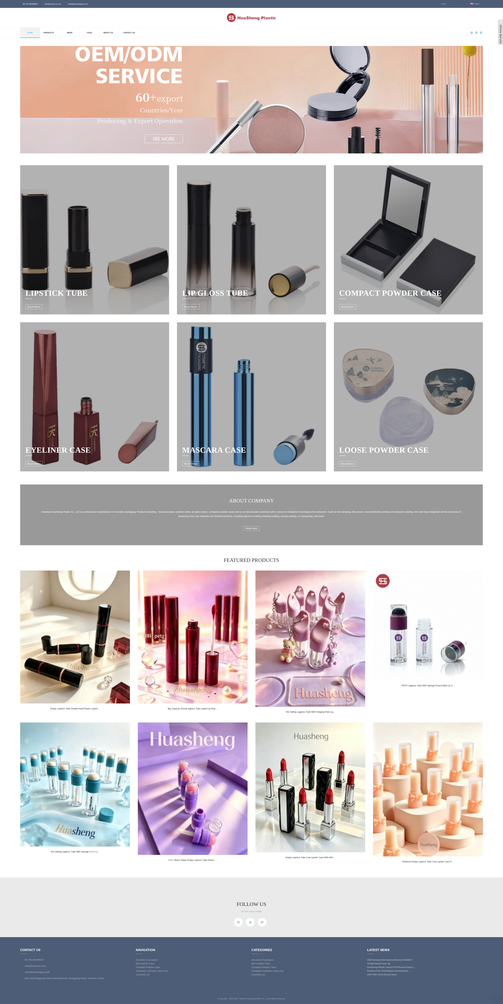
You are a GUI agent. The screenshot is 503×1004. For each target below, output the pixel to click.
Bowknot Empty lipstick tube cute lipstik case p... (428, 861)
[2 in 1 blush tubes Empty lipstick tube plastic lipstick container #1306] (193, 788)
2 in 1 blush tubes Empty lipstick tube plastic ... (192, 860)
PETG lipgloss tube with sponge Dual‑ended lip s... (428, 685)
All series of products (147, 960)
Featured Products (251, 560)
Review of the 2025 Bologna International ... (388, 971)
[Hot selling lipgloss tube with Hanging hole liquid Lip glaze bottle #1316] (310, 639)
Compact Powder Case (148, 967)
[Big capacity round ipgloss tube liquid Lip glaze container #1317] (193, 637)
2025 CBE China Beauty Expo (382, 974)
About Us (108, 33)
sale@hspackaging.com (78, 4)
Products (49, 33)
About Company (251, 501)
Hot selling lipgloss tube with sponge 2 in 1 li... (75, 851)
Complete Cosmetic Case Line (152, 971)
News (69, 33)
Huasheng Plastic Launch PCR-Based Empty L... (391, 967)
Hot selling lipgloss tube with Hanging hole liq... (310, 712)
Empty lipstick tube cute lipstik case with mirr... (310, 857)
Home (30, 33)
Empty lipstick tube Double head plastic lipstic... (75, 708)
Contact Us (129, 33)
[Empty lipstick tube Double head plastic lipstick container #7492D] (75, 637)
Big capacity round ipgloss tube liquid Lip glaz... (192, 708)
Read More (251, 528)
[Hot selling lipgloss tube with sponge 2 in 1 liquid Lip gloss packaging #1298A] (75, 784)
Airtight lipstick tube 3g (378, 963)
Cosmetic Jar (143, 974)
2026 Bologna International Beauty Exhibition (389, 960)
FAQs (89, 33)
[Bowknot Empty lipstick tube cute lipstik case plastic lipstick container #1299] (428, 789)
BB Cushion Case (145, 963)
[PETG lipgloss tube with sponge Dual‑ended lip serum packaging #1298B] (428, 625)
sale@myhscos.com (53, 4)
